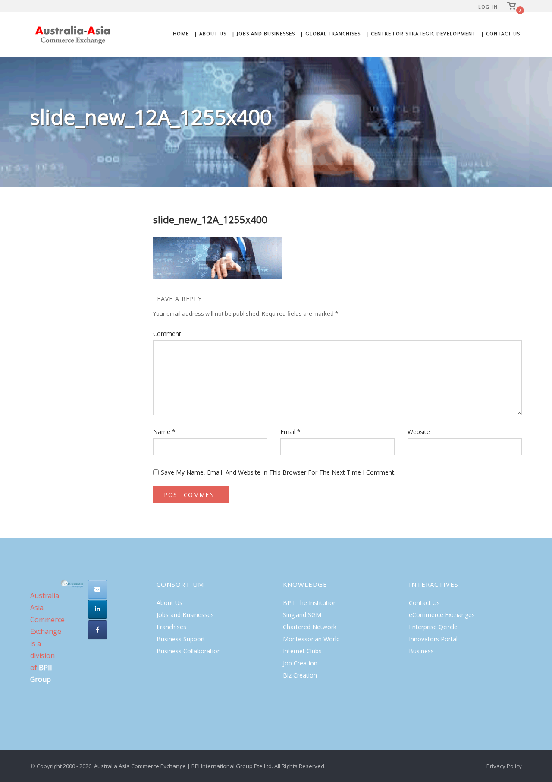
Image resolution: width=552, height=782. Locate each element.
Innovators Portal (433, 639)
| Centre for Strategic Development (421, 33)
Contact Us (424, 602)
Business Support (181, 639)
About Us (169, 602)
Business (421, 651)
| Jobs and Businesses (263, 33)
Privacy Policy (504, 766)
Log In (488, 7)
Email (290, 431)
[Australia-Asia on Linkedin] (97, 609)
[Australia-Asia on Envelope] (97, 589)
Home (181, 33)
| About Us (210, 33)
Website (419, 431)
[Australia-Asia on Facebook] (97, 629)
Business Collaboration (189, 651)
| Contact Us (500, 33)
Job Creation (300, 663)
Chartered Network (309, 627)
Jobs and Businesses (185, 615)
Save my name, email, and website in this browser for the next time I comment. (278, 472)
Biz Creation (300, 675)
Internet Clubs (302, 651)
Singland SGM (302, 615)
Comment (167, 333)
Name (164, 431)
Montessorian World (311, 639)
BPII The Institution (310, 602)
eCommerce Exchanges (442, 615)
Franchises (171, 627)
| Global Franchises (330, 33)
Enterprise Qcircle (433, 627)
